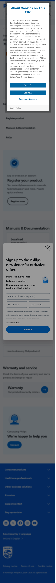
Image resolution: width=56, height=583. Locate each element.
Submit (27, 329)
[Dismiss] (46, 248)
